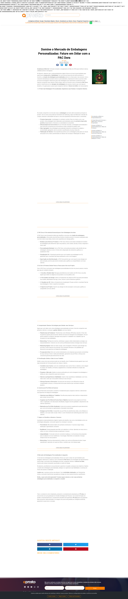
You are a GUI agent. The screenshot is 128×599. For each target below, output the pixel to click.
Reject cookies (62, 596)
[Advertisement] (93, 15)
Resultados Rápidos (49, 21)
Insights (91, 21)
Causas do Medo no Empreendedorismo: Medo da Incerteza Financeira (99, 132)
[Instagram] (38, 587)
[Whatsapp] (91, 23)
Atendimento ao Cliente (66, 21)
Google (42, 21)
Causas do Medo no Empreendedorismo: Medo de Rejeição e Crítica (99, 137)
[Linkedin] (25, 587)
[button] (57, 65)
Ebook (57, 21)
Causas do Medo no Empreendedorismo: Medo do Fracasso (99, 127)
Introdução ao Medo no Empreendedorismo (97, 117)
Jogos (96, 21)
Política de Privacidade (74, 596)
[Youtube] (31, 587)
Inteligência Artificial (33, 21)
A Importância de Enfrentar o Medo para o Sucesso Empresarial (99, 122)
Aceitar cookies (52, 596)
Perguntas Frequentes (83, 21)
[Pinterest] (28, 587)
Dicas (74, 21)
